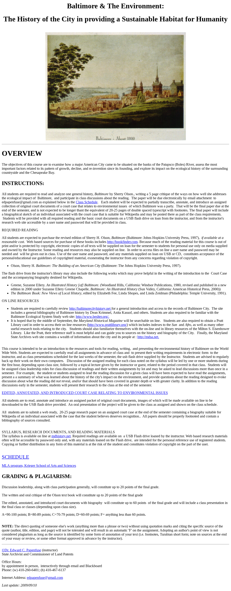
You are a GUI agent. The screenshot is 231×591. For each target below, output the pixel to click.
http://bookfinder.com (122, 242)
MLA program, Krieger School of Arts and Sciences (39, 465)
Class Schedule (86, 202)
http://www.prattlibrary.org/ (107, 325)
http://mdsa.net (147, 337)
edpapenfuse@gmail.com (45, 578)
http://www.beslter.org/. (92, 316)
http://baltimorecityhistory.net (90, 308)
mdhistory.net (61, 436)
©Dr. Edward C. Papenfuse (21, 550)
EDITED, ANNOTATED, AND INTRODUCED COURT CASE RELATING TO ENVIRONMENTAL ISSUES (85, 393)
